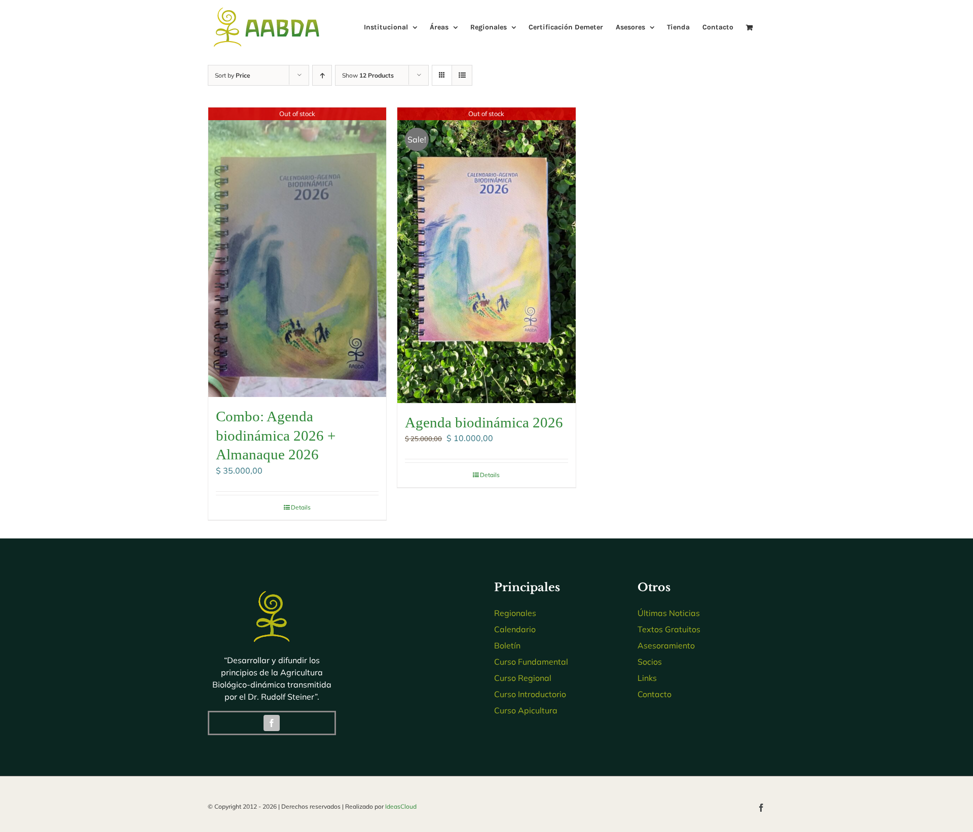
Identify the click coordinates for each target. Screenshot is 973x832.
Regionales (515, 613)
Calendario (515, 629)
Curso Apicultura (525, 710)
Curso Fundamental (531, 662)
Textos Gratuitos (669, 629)
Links (647, 678)
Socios (650, 662)
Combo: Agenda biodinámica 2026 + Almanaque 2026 (275, 435)
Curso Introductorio (530, 694)
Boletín (507, 645)
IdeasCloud (401, 806)
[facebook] (272, 723)
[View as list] (462, 75)
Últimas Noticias (669, 613)
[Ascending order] (322, 75)
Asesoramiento (666, 645)
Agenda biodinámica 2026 (484, 422)
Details (301, 507)
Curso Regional (522, 678)
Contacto (654, 694)
